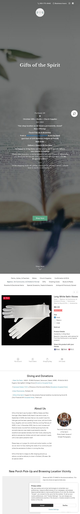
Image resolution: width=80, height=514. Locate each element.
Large (58, 323)
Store (55, 299)
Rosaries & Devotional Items (14, 285)
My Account (18, 361)
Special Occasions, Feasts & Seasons (40, 285)
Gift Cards (62, 361)
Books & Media (68, 282)
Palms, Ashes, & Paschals (20, 278)
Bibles (34, 278)
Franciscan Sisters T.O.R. (20, 387)
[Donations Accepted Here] (59, 387)
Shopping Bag (47, 361)
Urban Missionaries (18, 391)
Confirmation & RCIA (62, 278)
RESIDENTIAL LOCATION (36, 135)
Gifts (44, 282)
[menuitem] (74, 292)
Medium (58, 320)
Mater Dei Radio (18, 380)
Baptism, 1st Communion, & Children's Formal (23, 282)
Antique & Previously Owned (66, 285)
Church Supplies (45, 278)
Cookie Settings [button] (54, 509)
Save (7, 298)
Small (58, 317)
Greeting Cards (54, 282)
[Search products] (74, 113)
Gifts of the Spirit (18, 395)
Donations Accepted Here (44, 383)
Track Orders (33, 361)
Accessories (73, 303)
